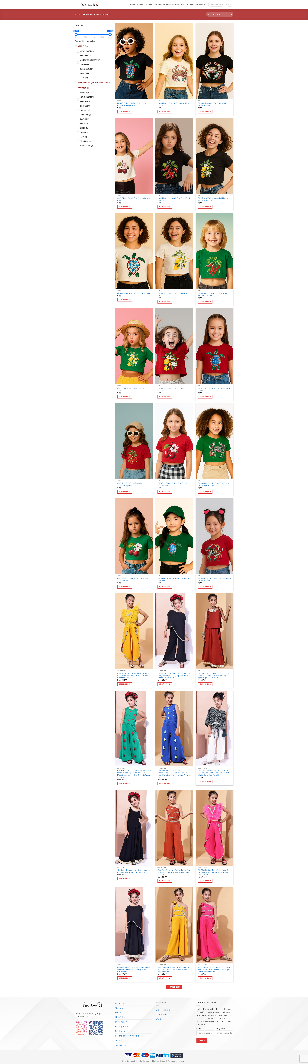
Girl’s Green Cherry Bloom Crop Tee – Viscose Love (132, 579)
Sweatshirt (85, 73)
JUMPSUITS (86, 64)
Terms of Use (121, 1044)
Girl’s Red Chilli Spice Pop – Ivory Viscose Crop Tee (130, 484)
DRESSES (85, 55)
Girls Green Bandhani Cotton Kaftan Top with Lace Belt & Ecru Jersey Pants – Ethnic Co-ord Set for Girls (214, 772)
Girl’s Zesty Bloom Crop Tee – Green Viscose (132, 389)
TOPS (84, 77)
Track (202, 1040)
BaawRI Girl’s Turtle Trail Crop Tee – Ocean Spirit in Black (131, 104)
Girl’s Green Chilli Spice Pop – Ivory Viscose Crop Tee (212, 294)
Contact (119, 1007)
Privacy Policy (121, 1026)
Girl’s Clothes (187, 4)
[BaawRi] (90, 5)
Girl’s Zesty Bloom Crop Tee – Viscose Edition (173, 294)
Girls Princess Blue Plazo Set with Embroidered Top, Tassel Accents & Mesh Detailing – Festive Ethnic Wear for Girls (174, 773)
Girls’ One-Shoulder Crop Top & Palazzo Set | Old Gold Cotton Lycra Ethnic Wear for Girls (174, 969)
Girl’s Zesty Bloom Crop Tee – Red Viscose (171, 389)
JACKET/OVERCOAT (90, 60)
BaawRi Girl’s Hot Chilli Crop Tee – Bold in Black (173, 199)
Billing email (220, 1028)
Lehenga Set (86, 68)
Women (83, 87)
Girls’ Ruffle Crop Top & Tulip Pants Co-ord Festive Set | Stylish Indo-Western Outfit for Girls (214, 872)
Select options (124, 112)
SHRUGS (84, 92)
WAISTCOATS (86, 145)
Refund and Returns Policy (127, 1035)
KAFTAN (84, 119)
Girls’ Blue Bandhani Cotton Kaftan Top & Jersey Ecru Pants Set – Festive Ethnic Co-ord (173, 872)
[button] (205, 4)
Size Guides (120, 1017)
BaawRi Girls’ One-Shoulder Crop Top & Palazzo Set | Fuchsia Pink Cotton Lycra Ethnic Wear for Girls (214, 969)
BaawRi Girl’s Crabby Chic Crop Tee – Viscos (173, 104)
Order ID (199, 1028)
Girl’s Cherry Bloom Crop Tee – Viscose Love (133, 199)
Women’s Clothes (144, 4)
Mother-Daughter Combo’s (167, 4)
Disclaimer (120, 1031)
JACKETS (85, 110)
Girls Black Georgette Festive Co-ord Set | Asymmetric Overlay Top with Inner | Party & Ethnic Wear (174, 675)
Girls (83, 46)
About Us (119, 1003)
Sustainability (121, 1021)
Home (132, 4)
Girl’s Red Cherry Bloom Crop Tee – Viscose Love (171, 484)
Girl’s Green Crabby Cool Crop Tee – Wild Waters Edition (213, 484)
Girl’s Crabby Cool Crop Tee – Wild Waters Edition (212, 104)
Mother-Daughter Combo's (94, 82)
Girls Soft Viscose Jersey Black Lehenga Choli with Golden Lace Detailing (133, 871)
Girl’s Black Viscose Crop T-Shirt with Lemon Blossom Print (213, 199)
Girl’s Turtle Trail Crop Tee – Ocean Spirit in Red (214, 389)
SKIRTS (84, 132)
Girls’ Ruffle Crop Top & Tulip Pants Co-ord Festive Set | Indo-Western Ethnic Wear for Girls (133, 675)
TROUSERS (85, 141)
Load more (174, 987)
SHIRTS (84, 128)
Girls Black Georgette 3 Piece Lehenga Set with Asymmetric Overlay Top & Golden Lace (133, 969)
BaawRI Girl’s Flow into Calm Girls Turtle (133, 293)
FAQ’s (118, 1012)
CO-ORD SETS (87, 51)
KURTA (84, 123)
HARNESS (85, 106)
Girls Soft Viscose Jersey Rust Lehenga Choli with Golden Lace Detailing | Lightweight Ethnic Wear (213, 675)
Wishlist (159, 1019)
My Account (162, 1014)
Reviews (199, 4)
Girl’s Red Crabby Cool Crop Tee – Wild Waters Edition (214, 579)
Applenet (182, 1061)
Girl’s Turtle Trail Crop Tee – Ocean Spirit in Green (173, 579)
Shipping (119, 1040)
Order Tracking (163, 1009)
